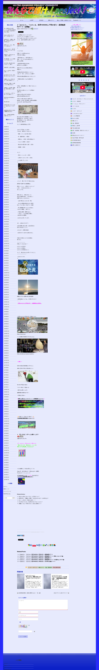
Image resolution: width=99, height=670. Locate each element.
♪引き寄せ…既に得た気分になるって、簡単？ (9, 64)
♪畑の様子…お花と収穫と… (10, 67)
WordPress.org (7, 493)
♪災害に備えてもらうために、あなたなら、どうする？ (9, 106)
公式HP (31, 20)
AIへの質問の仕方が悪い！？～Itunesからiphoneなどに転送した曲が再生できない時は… (10, 30)
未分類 (73, 132)
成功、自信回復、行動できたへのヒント (80, 130)
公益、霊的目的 (75, 123)
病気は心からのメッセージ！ (78, 135)
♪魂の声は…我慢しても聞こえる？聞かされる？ (9, 84)
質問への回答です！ (76, 145)
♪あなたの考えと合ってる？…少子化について (29, 496)
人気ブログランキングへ (22, 45)
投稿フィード (6, 488)
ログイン (5, 486)
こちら (34, 316)
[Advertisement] (29, 519)
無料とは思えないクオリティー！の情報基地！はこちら (30, 398)
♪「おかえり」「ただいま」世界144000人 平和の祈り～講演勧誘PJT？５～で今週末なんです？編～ (42, 559)
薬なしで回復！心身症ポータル (64, 20)
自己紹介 (41, 20)
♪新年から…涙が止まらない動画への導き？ (9, 55)
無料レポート (51, 20)
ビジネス (74, 108)
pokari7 (33, 575)
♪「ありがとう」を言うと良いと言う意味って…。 (9, 94)
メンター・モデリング (77, 111)
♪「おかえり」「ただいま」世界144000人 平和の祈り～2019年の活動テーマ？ (37, 561)
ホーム (21, 20)
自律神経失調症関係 (76, 142)
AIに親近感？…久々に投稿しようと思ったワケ (9, 59)
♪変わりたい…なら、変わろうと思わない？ (9, 45)
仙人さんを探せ (75, 118)
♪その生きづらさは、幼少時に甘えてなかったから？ (31, 501)
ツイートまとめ (75, 106)
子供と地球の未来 (76, 128)
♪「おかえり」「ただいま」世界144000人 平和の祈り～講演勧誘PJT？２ (36, 554)
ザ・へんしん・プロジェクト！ (78, 103)
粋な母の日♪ (6, 101)
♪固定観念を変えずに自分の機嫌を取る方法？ (9, 111)
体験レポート (75, 120)
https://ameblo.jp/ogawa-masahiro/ (25, 353)
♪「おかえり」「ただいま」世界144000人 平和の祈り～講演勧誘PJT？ (35, 557)
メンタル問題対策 (76, 115)
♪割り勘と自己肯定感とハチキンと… (9, 98)
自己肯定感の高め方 (76, 140)
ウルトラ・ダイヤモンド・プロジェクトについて (82, 98)
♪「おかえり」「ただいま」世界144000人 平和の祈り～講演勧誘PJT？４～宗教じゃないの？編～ (41, 556)
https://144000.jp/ (21, 334)
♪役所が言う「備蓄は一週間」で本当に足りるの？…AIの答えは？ (33, 498)
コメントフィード (7, 491)
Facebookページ (77, 20)
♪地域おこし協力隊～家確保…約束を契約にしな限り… (9, 89)
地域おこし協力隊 (76, 125)
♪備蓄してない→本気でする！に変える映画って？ (30, 503)
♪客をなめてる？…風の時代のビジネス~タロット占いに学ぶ (9, 50)
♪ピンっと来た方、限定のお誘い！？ (27, 500)
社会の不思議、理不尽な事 (78, 137)
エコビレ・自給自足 (76, 101)
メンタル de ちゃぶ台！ (77, 113)
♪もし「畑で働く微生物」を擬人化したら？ (9, 115)
